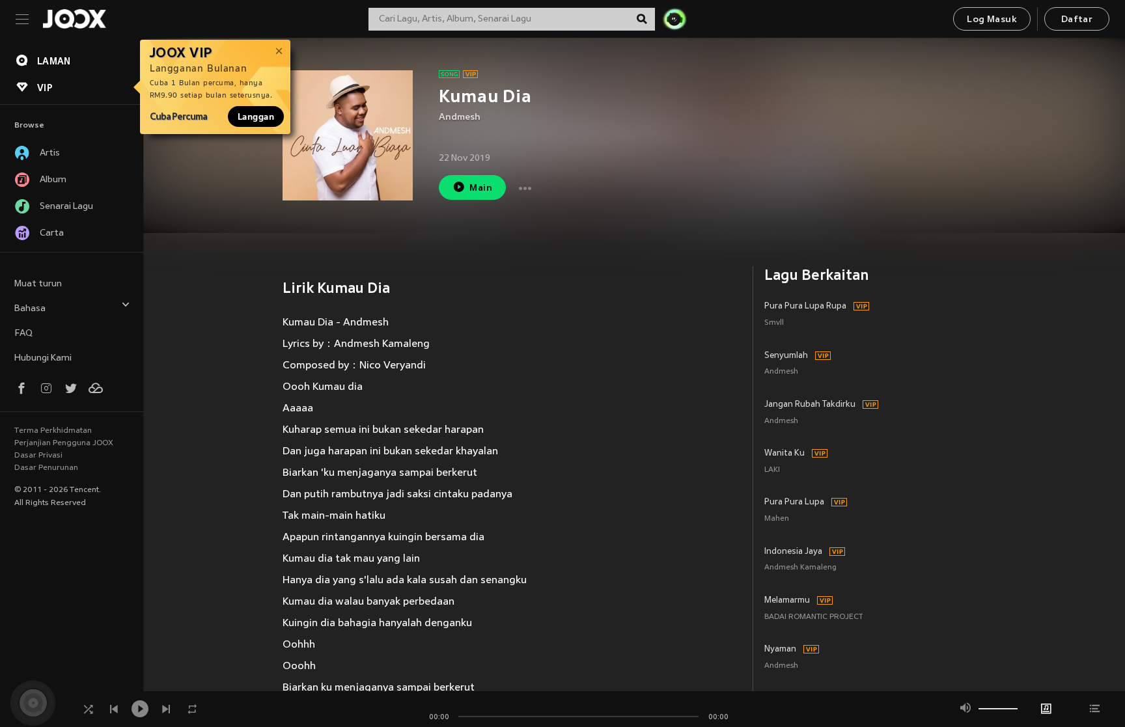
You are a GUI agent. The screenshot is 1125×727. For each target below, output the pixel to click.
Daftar (1076, 20)
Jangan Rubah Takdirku (809, 404)
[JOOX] (74, 19)
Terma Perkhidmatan (53, 430)
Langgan (256, 116)
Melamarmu (787, 600)
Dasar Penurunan (46, 468)
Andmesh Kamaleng (800, 568)
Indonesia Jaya (793, 551)
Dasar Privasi (38, 455)
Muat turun (38, 284)
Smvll (774, 323)
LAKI (772, 470)
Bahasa (30, 309)
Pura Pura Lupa (794, 502)
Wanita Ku (784, 453)
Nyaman (780, 649)
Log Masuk (992, 20)
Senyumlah (786, 356)
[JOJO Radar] (674, 19)
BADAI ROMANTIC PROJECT (813, 617)
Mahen (776, 519)
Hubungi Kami (43, 358)
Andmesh (459, 117)
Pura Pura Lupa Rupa (805, 306)
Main (480, 188)
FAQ (23, 333)
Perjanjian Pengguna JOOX (63, 443)
